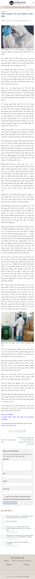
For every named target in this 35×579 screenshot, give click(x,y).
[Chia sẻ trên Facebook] (13, 431)
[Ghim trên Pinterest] (22, 431)
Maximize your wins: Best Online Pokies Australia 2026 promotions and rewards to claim (18, 528)
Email (5, 481)
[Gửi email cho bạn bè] (19, 431)
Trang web (6, 489)
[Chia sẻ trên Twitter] (16, 431)
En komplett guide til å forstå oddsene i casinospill (17, 543)
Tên (4, 473)
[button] (2, 3)
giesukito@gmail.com (24, 20)
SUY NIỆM (3, 11)
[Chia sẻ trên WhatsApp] (10, 431)
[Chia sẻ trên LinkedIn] (25, 431)
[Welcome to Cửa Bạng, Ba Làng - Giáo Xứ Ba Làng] (17, 3)
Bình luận (6, 459)
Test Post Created (11, 521)
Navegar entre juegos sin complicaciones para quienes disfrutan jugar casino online (19, 516)
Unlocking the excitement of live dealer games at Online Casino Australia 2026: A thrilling (19, 536)
